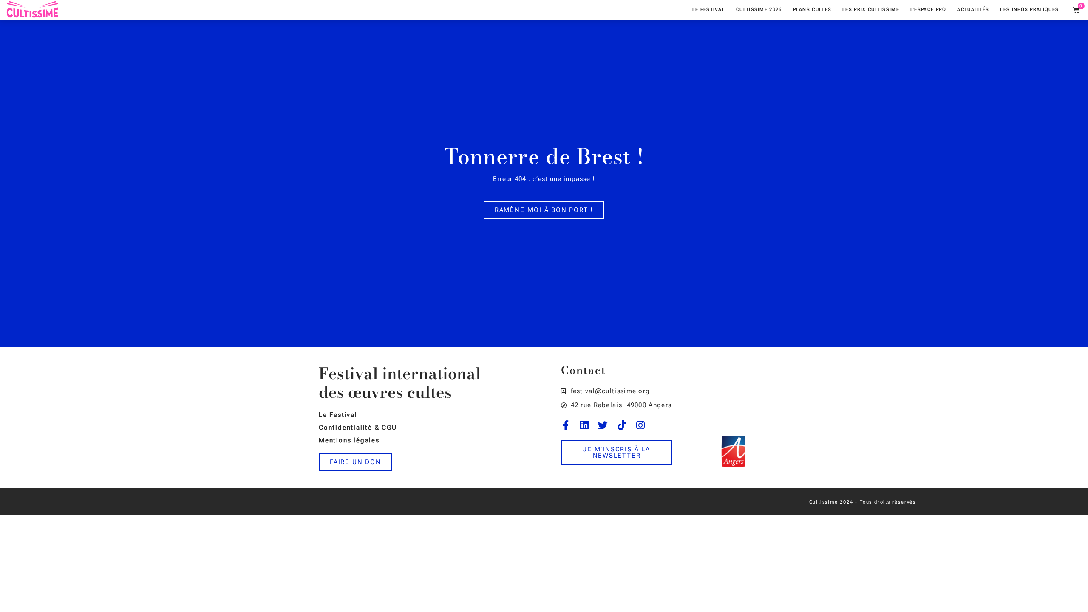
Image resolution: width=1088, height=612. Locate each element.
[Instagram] (641, 425)
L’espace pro (928, 9)
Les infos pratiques (1029, 9)
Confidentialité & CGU (358, 427)
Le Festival (708, 9)
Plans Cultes (812, 9)
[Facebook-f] (566, 425)
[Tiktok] (622, 425)
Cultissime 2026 (759, 9)
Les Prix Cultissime (870, 9)
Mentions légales (349, 440)
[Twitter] (603, 425)
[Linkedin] (584, 425)
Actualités (973, 9)
